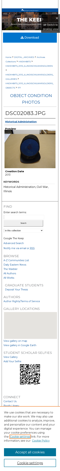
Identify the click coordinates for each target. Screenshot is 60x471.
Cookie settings (20, 436)
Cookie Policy (41, 440)
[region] (30, 438)
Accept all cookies (30, 452)
